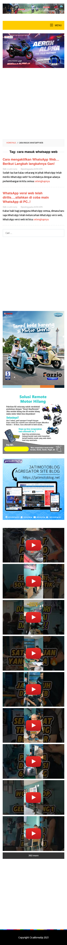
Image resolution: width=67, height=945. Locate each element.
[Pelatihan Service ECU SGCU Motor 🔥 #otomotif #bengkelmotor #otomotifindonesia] (33, 653)
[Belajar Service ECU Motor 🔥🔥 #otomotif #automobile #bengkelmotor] (33, 617)
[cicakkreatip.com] (33, 8)
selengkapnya (42, 181)
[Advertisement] (33, 102)
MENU (58, 25)
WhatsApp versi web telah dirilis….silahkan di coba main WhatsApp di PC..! (26, 197)
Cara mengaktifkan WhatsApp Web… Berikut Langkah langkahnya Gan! (31, 161)
